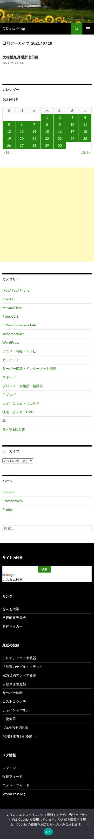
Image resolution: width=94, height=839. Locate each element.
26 (9, 145)
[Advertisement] (47, 215)
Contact (8, 492)
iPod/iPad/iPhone (15, 290)
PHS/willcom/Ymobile (19, 325)
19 (9, 138)
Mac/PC (8, 299)
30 (60, 145)
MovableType (12, 308)
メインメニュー (88, 29)
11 (85, 124)
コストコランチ (14, 701)
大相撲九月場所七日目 (20, 57)
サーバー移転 (12, 693)
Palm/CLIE (10, 316)
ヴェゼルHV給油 (15, 727)
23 (60, 138)
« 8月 (7, 152)
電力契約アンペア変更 (19, 675)
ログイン (9, 768)
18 (85, 131)
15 (47, 131)
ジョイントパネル (15, 710)
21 (34, 138)
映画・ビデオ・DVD (18, 412)
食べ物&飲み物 (13, 429)
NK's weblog (13, 28)
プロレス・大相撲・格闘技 (22, 386)
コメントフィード (15, 785)
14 (34, 131)
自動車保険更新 (14, 684)
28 (34, 145)
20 (22, 138)
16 (60, 131)
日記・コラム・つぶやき (21, 403)
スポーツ (9, 377)
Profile (7, 509)
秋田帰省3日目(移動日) (19, 736)
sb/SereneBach (13, 334)
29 (47, 145)
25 (85, 138)
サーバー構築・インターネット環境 (29, 368)
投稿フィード (12, 776)
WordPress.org (13, 794)
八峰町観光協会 (14, 617)
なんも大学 (10, 609)
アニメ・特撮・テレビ (19, 351)
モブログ (9, 394)
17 (72, 131)
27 (22, 145)
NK (22, 62)
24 (72, 138)
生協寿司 (9, 719)
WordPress (10, 342)
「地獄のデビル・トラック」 (24, 666)
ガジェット (10, 360)
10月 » (85, 152)
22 (47, 138)
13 (22, 131)
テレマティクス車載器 (19, 658)
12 (9, 131)
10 (72, 124)
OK (48, 832)
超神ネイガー (12, 626)
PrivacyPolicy (12, 501)
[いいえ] (88, 823)
